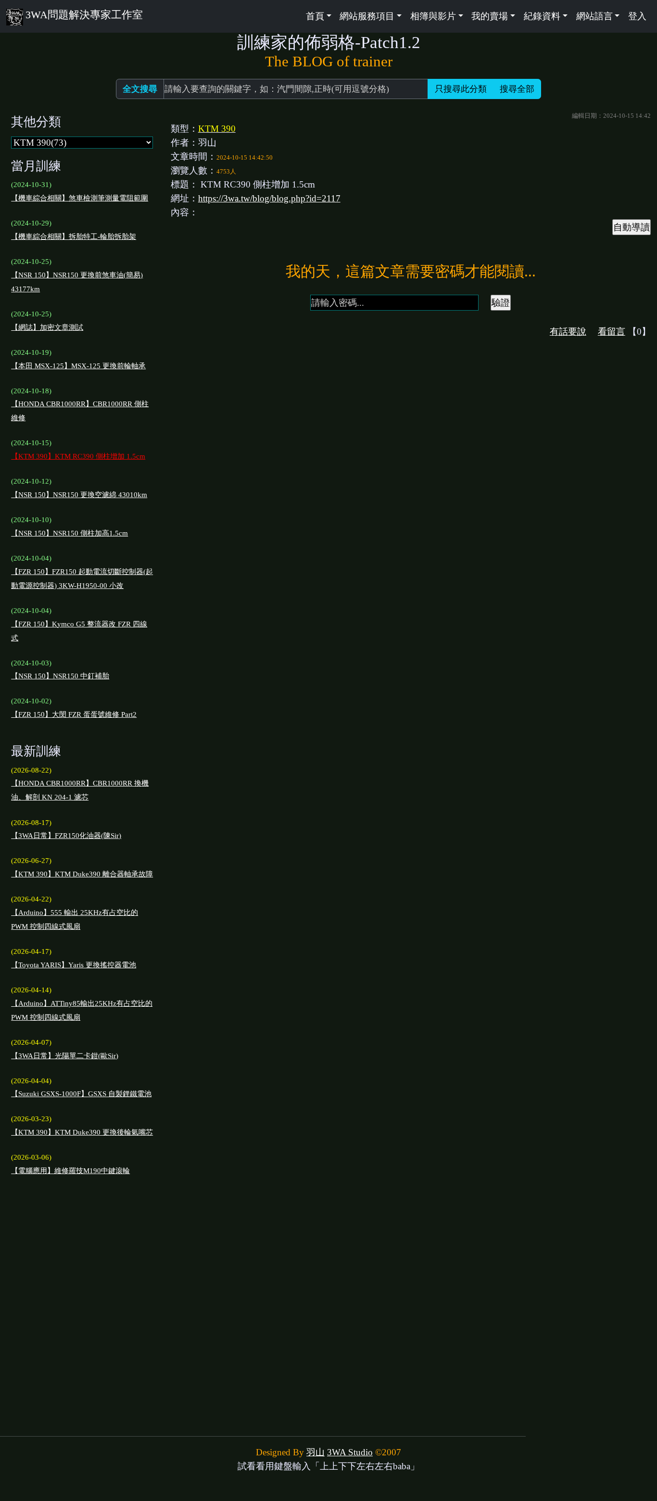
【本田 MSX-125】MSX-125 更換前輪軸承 (78, 366)
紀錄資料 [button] (542, 16)
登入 (637, 16)
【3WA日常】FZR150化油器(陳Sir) (66, 835)
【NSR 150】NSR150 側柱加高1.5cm (69, 533)
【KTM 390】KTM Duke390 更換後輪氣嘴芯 (82, 1132)
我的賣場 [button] (489, 16)
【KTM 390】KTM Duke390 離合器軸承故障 (82, 874)
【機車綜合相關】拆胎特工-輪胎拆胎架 (73, 236)
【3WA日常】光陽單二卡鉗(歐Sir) (64, 1056)
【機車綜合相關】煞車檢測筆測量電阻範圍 (79, 198)
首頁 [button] (315, 16)
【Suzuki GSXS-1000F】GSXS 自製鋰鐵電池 (81, 1094)
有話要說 (568, 331)
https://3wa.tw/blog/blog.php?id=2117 (269, 198)
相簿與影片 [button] (433, 16)
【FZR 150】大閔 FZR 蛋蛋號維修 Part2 (74, 714)
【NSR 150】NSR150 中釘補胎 (60, 676)
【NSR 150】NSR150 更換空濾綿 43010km (79, 495)
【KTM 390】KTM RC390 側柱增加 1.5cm (78, 456)
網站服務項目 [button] (367, 16)
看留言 (611, 331)
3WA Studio (350, 1452)
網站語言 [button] (594, 16)
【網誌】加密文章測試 (47, 327)
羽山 (315, 1452)
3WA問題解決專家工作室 (83, 15)
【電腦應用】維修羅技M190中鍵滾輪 (70, 1171)
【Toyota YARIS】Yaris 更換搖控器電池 (73, 965)
